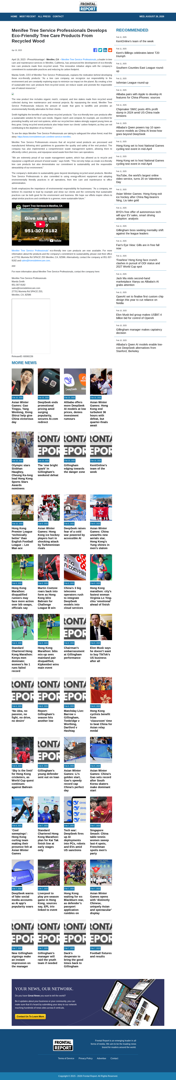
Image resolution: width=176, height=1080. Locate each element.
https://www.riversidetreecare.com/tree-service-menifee (44, 137)
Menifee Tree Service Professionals (78, 59)
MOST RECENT (28, 16)
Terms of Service (66, 1058)
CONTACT (58, 16)
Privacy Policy (86, 1058)
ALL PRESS (44, 16)
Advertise (101, 1058)
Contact (114, 1058)
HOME (14, 16)
